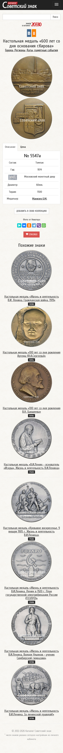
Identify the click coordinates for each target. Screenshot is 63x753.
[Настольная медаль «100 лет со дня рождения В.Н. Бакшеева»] (31, 382)
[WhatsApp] (44, 225)
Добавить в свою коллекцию (31, 211)
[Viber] (39, 225)
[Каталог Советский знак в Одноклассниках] (34, 32)
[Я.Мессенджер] (19, 225)
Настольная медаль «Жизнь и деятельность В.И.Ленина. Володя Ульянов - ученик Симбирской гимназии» (31, 654)
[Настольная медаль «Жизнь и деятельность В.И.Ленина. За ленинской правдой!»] (31, 684)
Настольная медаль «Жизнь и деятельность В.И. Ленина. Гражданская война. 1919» (31, 298)
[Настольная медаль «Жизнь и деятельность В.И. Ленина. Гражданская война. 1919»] (31, 270)
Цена (23, 146)
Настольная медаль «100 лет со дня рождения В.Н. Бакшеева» (31, 410)
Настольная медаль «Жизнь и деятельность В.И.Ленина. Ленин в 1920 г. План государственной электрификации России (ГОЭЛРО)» (31, 593)
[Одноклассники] (29, 225)
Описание (10, 146)
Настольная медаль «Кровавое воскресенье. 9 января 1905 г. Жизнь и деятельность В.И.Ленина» (31, 531)
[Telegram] (34, 225)
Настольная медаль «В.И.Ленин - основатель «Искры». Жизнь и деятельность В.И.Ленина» (31, 466)
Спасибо (32, 234)
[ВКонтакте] (24, 225)
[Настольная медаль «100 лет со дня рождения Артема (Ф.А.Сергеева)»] (31, 326)
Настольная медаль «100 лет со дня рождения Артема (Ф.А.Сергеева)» (31, 354)
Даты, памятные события (42, 50)
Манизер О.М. (39, 198)
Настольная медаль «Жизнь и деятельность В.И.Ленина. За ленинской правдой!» (31, 712)
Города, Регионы (15, 50)
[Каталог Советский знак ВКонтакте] (29, 32)
